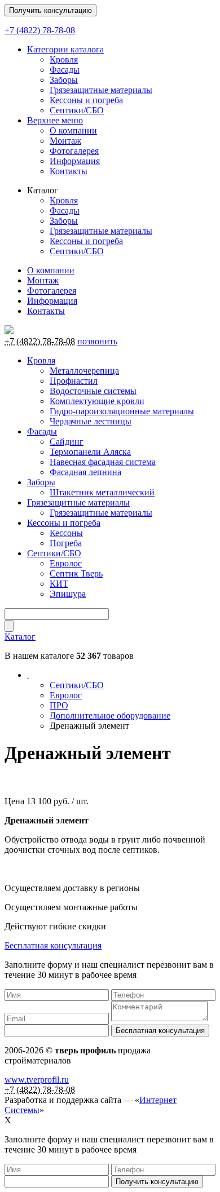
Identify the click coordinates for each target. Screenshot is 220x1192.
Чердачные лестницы (90, 421)
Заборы (64, 80)
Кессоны (66, 533)
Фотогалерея (74, 151)
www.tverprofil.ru (37, 1079)
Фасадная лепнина (85, 472)
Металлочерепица (84, 370)
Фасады (65, 69)
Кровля (64, 59)
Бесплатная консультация (53, 945)
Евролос (66, 563)
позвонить (97, 341)
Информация (75, 161)
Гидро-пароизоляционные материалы (122, 411)
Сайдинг (66, 441)
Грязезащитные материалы (101, 90)
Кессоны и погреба (86, 100)
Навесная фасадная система (103, 462)
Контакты (68, 171)
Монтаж (65, 140)
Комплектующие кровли (97, 401)
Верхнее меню (55, 120)
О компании (73, 130)
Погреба (66, 543)
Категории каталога (65, 49)
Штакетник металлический (102, 492)
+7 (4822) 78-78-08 (40, 30)
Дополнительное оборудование (110, 715)
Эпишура (68, 594)
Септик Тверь (76, 573)
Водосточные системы (93, 391)
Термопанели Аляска (90, 452)
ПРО (59, 705)
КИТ (59, 583)
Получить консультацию (50, 10)
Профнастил (74, 380)
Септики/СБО (77, 110)
